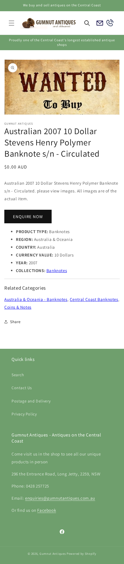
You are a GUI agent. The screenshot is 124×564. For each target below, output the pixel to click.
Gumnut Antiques (53, 554)
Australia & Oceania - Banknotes (35, 299)
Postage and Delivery (31, 401)
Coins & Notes (17, 307)
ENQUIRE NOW (28, 216)
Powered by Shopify (81, 554)
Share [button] (15, 321)
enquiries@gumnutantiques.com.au (60, 498)
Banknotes (56, 270)
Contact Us (22, 387)
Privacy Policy (24, 414)
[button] (11, 23)
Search (18, 374)
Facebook (46, 510)
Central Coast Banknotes (94, 299)
